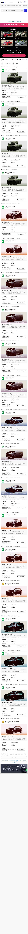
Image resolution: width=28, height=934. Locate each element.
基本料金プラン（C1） (7, 222)
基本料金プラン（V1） (7, 290)
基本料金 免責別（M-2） (7, 736)
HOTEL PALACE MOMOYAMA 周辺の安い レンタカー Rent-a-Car (14, 6)
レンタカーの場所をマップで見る (14, 21)
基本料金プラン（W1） (7, 634)
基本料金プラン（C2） (7, 427)
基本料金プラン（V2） (7, 359)
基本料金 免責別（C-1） (7, 598)
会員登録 (22, 2)
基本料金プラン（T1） (7, 85)
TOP (2, 5)
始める (14, 55)
